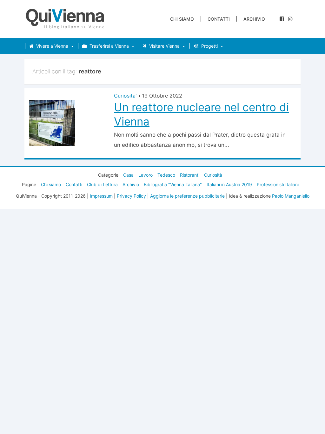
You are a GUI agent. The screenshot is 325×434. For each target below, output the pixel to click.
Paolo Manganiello (290, 196)
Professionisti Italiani (278, 184)
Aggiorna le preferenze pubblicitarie (187, 196)
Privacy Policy (131, 196)
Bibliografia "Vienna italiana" (173, 184)
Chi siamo (182, 19)
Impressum (101, 196)
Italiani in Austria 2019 (229, 184)
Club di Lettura (102, 184)
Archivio (254, 19)
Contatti (219, 19)
